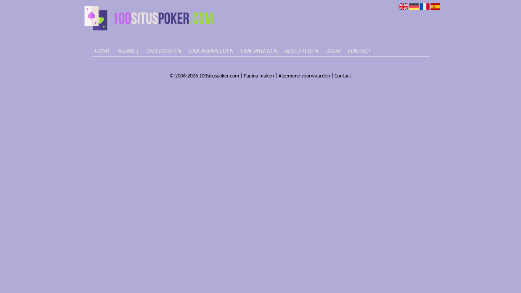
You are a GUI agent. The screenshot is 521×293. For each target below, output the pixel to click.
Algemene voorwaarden (304, 76)
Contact (359, 51)
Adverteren (301, 51)
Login (333, 51)
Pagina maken (259, 76)
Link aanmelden (210, 51)
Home (103, 51)
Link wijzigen (259, 51)
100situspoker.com (219, 76)
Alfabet (128, 51)
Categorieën (163, 51)
